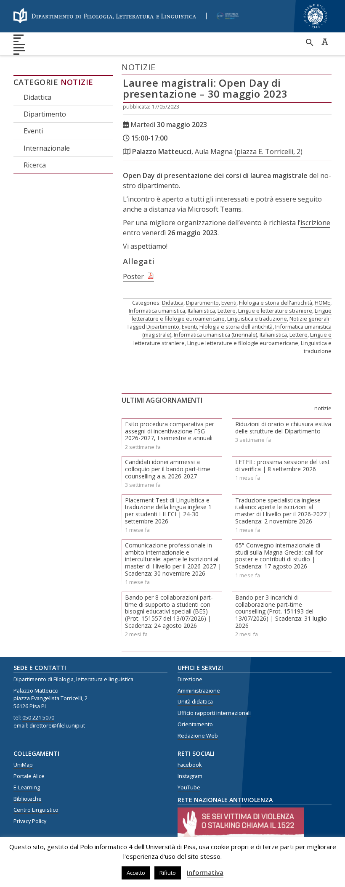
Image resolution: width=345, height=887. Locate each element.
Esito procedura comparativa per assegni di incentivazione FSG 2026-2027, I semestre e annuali (169, 431)
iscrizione (315, 222)
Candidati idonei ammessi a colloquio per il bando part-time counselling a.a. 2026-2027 (167, 469)
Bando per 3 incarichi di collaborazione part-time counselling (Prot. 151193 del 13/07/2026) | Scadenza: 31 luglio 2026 (281, 611)
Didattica (37, 97)
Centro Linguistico (35, 809)
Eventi (33, 130)
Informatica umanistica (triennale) (215, 334)
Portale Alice (29, 776)
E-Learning (26, 787)
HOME (322, 302)
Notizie (77, 82)
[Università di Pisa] (315, 29)
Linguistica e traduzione (257, 318)
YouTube (189, 787)
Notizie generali (309, 318)
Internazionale (47, 148)
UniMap (23, 764)
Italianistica (201, 310)
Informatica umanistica (157, 310)
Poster (133, 276)
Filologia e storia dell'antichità (275, 302)
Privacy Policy (29, 821)
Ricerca (35, 165)
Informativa (205, 872)
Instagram (190, 776)
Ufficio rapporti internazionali (214, 713)
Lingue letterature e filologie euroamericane (242, 343)
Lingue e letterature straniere (275, 310)
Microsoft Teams (215, 209)
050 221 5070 (38, 717)
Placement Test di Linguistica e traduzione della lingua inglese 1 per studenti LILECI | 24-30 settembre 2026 (168, 510)
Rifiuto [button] (167, 872)
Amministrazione (199, 690)
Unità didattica (195, 701)
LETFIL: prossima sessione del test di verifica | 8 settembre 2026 (282, 465)
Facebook (190, 764)
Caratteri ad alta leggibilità (325, 41)
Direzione (190, 679)
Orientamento (195, 724)
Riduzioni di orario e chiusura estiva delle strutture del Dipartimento (283, 427)
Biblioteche (27, 798)
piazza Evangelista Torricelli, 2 (50, 698)
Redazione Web (198, 735)
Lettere (227, 310)
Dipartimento (45, 114)
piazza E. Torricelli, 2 (268, 151)
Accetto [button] (136, 872)
